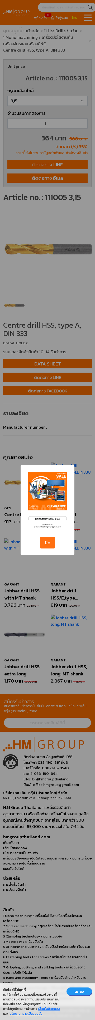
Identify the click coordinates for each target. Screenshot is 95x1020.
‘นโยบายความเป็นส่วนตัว (25, 1013)
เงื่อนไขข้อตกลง (49, 1009)
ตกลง (79, 991)
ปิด (47, 542)
